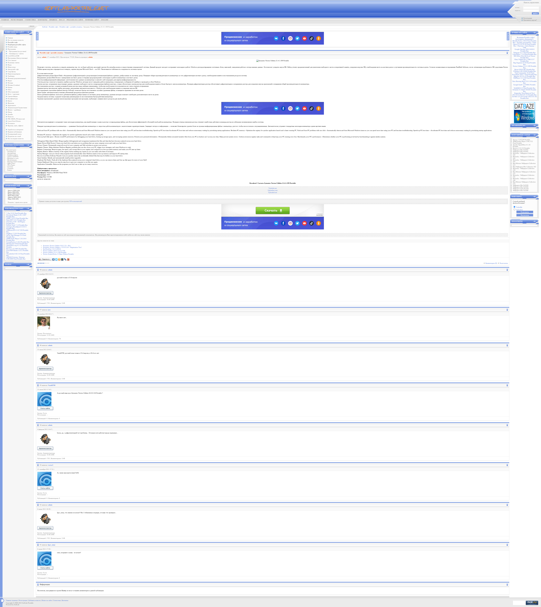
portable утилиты (57, 53)
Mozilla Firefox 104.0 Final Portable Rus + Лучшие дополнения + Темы (524, 41)
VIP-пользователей (75, 201)
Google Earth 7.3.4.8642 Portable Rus (524, 85)
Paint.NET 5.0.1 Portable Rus (16, 220)
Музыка (10, 83)
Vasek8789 (51, 385)
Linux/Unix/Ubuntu (14, 121)
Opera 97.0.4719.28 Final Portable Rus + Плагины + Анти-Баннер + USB (524, 45)
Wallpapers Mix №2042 (520, 150)
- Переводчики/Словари (14, 161)
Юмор (10, 112)
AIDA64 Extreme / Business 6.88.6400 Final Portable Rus (15, 258)
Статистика (30, 20)
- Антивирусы (11, 151)
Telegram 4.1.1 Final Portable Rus (524, 52)
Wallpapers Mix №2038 (520, 185)
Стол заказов (12, 60)
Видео (10, 80)
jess (49, 310)
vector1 (50, 465)
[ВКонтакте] (53, 259)
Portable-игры (12, 47)
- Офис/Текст (10, 163)
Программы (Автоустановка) (17, 58)
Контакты (42, 20)
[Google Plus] (68, 259)
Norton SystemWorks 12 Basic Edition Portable (58, 254)
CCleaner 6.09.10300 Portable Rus (524, 71)
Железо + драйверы (14, 110)
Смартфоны (12, 71)
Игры (9, 65)
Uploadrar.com (273, 190)
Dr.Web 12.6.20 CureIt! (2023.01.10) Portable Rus (524, 97)
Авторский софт (13, 69)
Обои (9, 89)
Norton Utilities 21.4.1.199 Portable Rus (524, 67)
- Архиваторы (11, 153)
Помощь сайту (92, 20)
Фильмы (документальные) (17, 78)
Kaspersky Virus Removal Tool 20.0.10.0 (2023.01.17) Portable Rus (524, 94)
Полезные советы (13, 62)
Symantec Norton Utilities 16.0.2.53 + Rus (57, 245)
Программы (12, 49)
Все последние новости (16, 40)
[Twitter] (56, 259)
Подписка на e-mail (14, 136)
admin (44, 57)
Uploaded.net (272, 192)
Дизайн (10, 114)
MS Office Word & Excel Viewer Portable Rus (524, 57)
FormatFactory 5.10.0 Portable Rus (17, 242)
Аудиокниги (12, 105)
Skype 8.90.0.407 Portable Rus (524, 69)
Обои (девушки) (13, 92)
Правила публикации (15, 132)
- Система (9, 167)
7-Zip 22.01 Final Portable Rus (16, 213)
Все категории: (11, 150)
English (104, 20)
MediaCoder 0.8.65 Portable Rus (17, 243)
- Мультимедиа (11, 160)
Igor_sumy (51, 545)
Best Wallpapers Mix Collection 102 (524, 167)
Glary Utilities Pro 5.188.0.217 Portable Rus (524, 60)
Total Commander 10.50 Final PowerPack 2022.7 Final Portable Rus (524, 73)
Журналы (11, 103)
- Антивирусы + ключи (16, 53)
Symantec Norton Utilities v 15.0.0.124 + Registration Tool (62, 247)
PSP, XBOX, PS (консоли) (16, 119)
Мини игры (11, 67)
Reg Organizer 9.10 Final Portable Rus (524, 63)
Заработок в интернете (15, 129)
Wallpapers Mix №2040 (520, 190)
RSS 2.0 (62, 20)
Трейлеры (11, 76)
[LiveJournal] (65, 259)
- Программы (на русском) (17, 51)
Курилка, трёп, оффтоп (15, 125)
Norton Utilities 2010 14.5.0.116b (54, 251)
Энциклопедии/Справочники (17, 107)
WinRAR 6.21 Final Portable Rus (524, 88)
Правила (53, 20)
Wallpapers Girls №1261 (521, 188)
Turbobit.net (273, 188)
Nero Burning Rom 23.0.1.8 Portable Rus (524, 82)
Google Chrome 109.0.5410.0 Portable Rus (524, 50)
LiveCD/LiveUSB (13, 56)
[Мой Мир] (62, 259)
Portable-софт (45, 53)
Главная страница (12, 600)
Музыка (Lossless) (14, 85)
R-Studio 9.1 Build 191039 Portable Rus (524, 90)
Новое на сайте (47, 600)
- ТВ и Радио (10, 165)
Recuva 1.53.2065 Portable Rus (16, 249)
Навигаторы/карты (14, 74)
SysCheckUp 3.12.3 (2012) (52, 249)
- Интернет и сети (12, 158)
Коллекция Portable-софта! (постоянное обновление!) (525, 38)
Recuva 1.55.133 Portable (521, 148)
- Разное (9, 170)
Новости (11, 116)
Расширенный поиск (14, 134)
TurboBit (519, 207)
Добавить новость (34, 600)
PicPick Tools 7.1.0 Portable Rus (16, 225)
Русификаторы (13, 98)
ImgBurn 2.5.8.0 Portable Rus (16, 233)
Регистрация (17, 20)
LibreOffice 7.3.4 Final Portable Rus (524, 54)
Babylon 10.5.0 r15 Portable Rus (524, 76)
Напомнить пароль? (530, 20)
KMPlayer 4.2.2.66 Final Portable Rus (525, 78)
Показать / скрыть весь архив (17, 202)
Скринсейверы (12, 96)
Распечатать (504, 263)
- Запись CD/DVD (12, 156)
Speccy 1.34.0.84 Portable (521, 140)
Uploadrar (519, 210)
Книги (10, 101)
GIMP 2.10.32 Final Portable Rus (17, 218)
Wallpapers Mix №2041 (520, 151)
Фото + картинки (13, 94)
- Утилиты (9, 168)
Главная (5, 20)
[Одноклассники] (59, 259)
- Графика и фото (12, 155)
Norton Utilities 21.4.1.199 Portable (54, 252)
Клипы (10, 87)
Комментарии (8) (491, 263)
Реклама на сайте (75, 20)
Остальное (11, 123)
